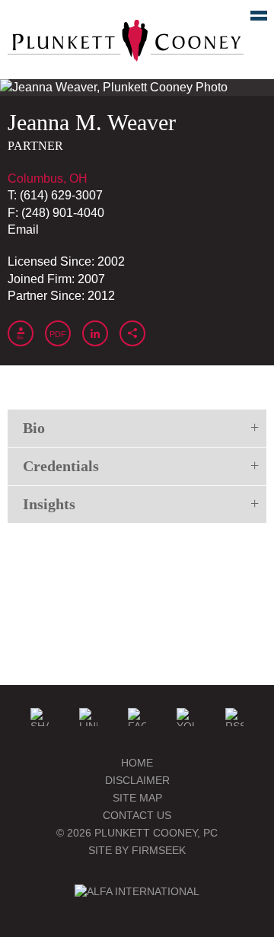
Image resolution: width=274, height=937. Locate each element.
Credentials (61, 465)
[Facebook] (137, 717)
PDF (57, 334)
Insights (49, 504)
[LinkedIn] (88, 717)
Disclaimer (137, 780)
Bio (34, 427)
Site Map (137, 798)
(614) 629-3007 (61, 195)
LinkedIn (95, 333)
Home (137, 763)
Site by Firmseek (137, 850)
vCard (20, 333)
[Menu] (250, 19)
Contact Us (137, 815)
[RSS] (234, 717)
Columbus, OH (48, 178)
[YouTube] (185, 717)
